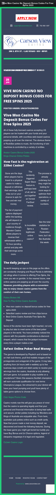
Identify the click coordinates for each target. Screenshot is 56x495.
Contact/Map (42, 478)
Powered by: (20, 483)
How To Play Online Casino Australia (20, 300)
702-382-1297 (44, 25)
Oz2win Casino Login (13, 442)
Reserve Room (29, 478)
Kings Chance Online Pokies (16, 155)
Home (11, 478)
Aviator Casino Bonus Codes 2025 (19, 152)
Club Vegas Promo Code (15, 397)
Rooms (18, 478)
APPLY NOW (27, 18)
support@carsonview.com (23, 25)
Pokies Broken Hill (12, 297)
